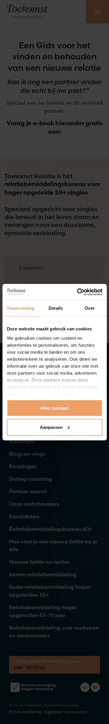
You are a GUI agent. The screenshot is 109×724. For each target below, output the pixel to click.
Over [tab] (89, 308)
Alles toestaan (54, 408)
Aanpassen (51, 426)
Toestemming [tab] (20, 308)
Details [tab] (56, 308)
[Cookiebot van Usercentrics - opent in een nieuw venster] (77, 292)
